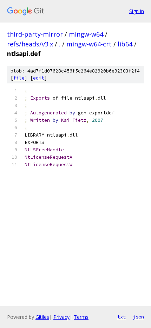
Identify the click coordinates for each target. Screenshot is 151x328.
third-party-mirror (35, 34)
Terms (81, 317)
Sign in (136, 11)
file (19, 78)
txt (121, 317)
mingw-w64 (86, 34)
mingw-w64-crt (89, 44)
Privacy (61, 317)
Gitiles (42, 317)
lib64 (125, 44)
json (138, 317)
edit (38, 78)
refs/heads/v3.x (30, 44)
